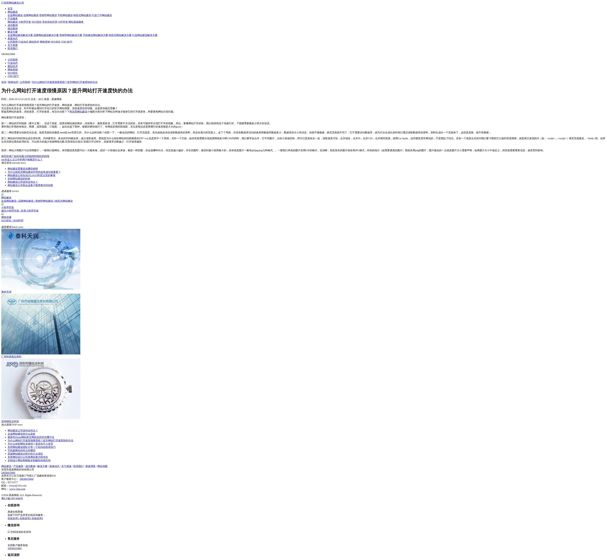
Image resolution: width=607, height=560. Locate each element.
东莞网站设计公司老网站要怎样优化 (28, 457)
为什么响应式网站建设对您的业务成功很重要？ (34, 172)
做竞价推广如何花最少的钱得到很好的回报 (25, 156)
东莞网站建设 (79, 111)
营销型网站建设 (48, 15)
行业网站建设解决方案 (144, 35)
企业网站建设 (15, 15)
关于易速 (13, 45)
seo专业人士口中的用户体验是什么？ (22, 159)
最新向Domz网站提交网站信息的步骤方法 (31, 437)
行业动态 (23, 41)
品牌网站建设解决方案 (46, 35)
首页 (10, 8)
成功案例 (13, 25)
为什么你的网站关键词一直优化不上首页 (30, 443)
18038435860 (8, 472)
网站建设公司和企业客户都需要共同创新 (30, 185)
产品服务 (13, 18)
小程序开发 (24, 22)
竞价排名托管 (49, 22)
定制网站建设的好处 (19, 178)
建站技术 (34, 41)
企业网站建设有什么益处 (21, 433)
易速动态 (13, 38)
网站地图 (102, 466)
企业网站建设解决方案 (20, 35)
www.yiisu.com (17, 489)
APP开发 (63, 22)
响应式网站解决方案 (120, 35)
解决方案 (13, 31)
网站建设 (13, 12)
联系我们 (13, 48)
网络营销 (45, 41)
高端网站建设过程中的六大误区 (25, 453)
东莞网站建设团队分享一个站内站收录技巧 (32, 447)
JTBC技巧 (66, 41)
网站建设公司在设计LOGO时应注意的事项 (31, 175)
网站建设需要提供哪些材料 (23, 168)
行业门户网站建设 (102, 15)
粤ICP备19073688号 (12, 498)
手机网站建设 (65, 15)
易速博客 (90, 466)
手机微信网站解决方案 (95, 35)
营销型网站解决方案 (70, 35)
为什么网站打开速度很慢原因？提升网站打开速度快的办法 (65, 82)
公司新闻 (13, 41)
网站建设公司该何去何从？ (23, 182)
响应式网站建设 (82, 15)
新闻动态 (13, 82)
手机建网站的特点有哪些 (21, 450)
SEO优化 (37, 22)
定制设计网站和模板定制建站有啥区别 (29, 460)
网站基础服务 (76, 22)
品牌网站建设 (31, 15)
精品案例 (13, 28)
